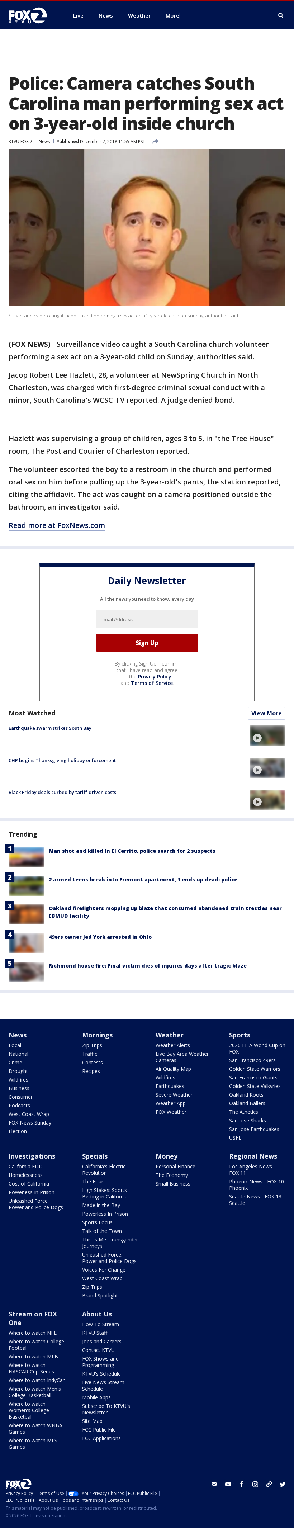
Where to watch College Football (36, 1344)
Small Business (173, 1183)
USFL (235, 1137)
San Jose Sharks (247, 1120)
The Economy (172, 1175)
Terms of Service (152, 683)
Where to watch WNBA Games (35, 1428)
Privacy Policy (154, 676)
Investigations (32, 1156)
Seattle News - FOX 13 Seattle (255, 1199)
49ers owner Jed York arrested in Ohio (100, 936)
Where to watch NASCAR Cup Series (31, 1368)
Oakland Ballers (247, 1103)
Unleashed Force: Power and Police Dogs (36, 1204)
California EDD (26, 1166)
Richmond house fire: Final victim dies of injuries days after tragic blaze (148, 965)
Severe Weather (174, 1094)
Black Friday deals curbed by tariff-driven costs (62, 792)
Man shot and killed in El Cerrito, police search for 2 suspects (132, 850)
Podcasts (19, 1105)
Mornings (97, 1035)
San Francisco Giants (253, 1077)
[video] (267, 735)
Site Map (92, 1421)
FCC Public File (99, 1429)
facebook (241, 1484)
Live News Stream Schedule (103, 1385)
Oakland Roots (246, 1094)
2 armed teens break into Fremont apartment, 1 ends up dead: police (143, 879)
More (172, 15)
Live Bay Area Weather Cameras (182, 1057)
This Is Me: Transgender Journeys (110, 1242)
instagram (255, 1484)
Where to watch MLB (33, 1356)
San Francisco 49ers (252, 1060)
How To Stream (100, 1324)
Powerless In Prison (31, 1192)
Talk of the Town (102, 1230)
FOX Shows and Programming (100, 1361)
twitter (282, 1484)
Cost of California (29, 1183)
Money (166, 1156)
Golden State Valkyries (255, 1086)
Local (15, 1045)
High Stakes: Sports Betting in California (105, 1193)
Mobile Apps (96, 1397)
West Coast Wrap (29, 1114)
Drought (18, 1071)
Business (19, 1088)
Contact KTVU (98, 1350)
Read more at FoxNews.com (57, 525)
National (18, 1053)
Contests (92, 1062)
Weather (170, 1035)
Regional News (253, 1156)
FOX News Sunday (30, 1122)
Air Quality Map (173, 1068)
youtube (228, 1484)
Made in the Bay (101, 1205)
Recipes (91, 1071)
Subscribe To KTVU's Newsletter (106, 1409)
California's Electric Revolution (103, 1169)
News (44, 141)
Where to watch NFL (33, 1332)
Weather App (171, 1103)
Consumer (21, 1096)
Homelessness (26, 1175)
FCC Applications (101, 1438)
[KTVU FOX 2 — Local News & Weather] (32, 15)
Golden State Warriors (254, 1068)
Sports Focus (97, 1222)
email (214, 1484)
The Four (92, 1181)
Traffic (89, 1053)
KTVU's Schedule (101, 1373)
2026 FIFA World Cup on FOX (257, 1048)
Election (18, 1131)
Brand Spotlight (100, 1295)
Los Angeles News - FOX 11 (252, 1169)
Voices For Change (103, 1269)
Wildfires (18, 1079)
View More (266, 713)
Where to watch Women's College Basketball (29, 1410)
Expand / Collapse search (281, 16)
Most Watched (32, 713)
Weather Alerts (173, 1045)
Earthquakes (170, 1086)
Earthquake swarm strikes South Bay (50, 728)
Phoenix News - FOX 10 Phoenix (256, 1184)
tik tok (269, 1484)
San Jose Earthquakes (254, 1129)
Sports (239, 1035)
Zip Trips (92, 1045)
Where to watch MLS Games (33, 1443)
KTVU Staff (94, 1332)
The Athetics (243, 1111)
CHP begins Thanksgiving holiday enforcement (62, 760)
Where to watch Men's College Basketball (35, 1392)
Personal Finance (175, 1166)
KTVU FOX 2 (20, 141)
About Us (97, 1314)
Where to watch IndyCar (37, 1380)
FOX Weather (171, 1111)
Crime (15, 1062)
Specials (95, 1156)
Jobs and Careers (102, 1341)
